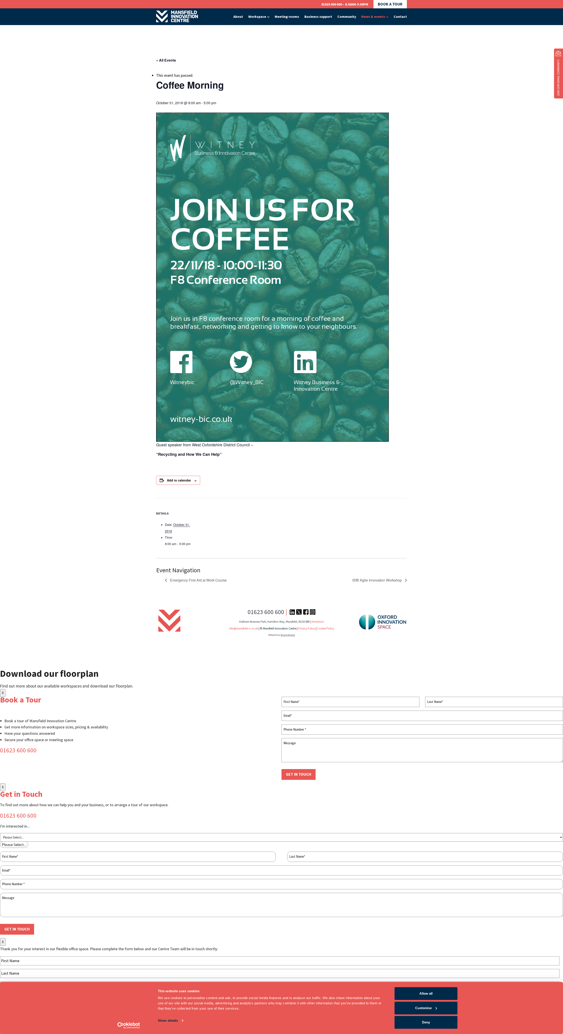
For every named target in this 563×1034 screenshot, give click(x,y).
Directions (318, 622)
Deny (426, 1022)
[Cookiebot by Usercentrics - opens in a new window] (129, 1025)
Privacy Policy (306, 628)
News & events (373, 16)
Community (346, 16)
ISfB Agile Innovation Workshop (377, 580)
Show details (168, 1020)
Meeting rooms (287, 16)
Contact (400, 16)
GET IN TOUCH (298, 774)
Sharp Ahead (287, 634)
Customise (423, 1008)
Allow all (426, 993)
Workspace (257, 16)
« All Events (166, 60)
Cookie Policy (325, 628)
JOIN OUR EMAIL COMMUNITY (558, 77)
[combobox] (14, 844)
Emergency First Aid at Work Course (198, 580)
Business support (318, 16)
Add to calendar (179, 480)
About (238, 16)
